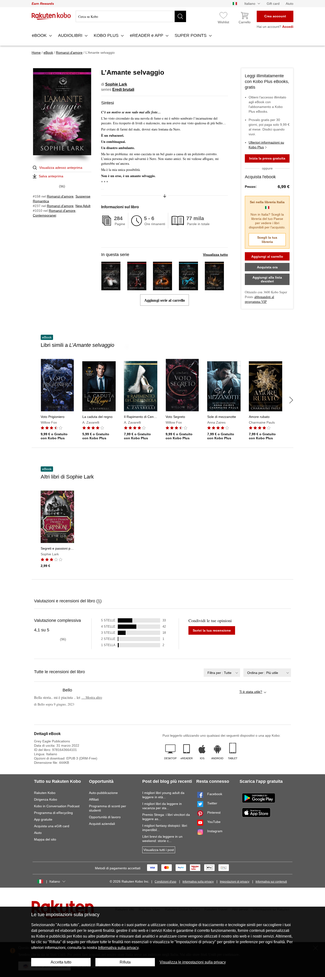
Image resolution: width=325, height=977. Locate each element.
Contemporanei (44, 215)
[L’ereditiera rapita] (111, 288)
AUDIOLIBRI (71, 35)
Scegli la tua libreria (267, 240)
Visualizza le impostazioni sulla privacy (193, 962)
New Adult (82, 206)
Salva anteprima (51, 176)
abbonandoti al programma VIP (259, 299)
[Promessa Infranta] (188, 288)
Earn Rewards (43, 3)
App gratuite (43, 819)
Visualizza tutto (215, 254)
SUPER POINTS (191, 35)
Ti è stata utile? (250, 692)
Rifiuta (125, 962)
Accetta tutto (61, 962)
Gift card (273, 3)
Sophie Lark (116, 84)
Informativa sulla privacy (198, 881)
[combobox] (222, 672)
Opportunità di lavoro (105, 817)
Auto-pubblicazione (103, 793)
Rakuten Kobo (44, 793)
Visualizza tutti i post (158, 850)
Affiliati (94, 799)
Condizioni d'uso (165, 881)
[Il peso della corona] (214, 288)
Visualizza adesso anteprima (60, 167)
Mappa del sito (45, 839)
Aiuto (289, 3)
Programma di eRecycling (53, 813)
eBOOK (40, 35)
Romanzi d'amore (60, 196)
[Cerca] (180, 16)
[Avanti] (291, 400)
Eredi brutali (123, 89)
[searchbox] (131, 16)
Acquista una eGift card (51, 826)
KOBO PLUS (107, 35)
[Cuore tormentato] (137, 288)
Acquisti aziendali (102, 824)
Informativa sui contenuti (271, 881)
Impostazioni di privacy (234, 881)
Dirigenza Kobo (45, 799)
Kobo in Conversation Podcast (56, 806)
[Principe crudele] (162, 288)
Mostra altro (91, 697)
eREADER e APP (147, 35)
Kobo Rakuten (51, 16)
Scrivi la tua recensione (212, 630)
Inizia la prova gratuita (267, 158)
